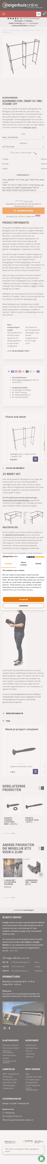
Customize (23, 605)
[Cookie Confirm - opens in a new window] (36, 557)
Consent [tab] (8, 564)
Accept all (23, 599)
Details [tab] (38, 564)
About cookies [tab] (23, 563)
